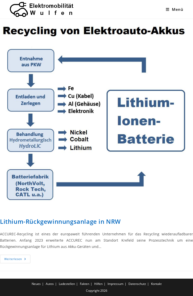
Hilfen (98, 284)
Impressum (115, 284)
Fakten (84, 284)
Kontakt (156, 284)
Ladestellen (67, 284)
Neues (36, 284)
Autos (50, 284)
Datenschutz (137, 284)
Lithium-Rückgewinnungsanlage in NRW (60, 221)
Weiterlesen (17, 259)
